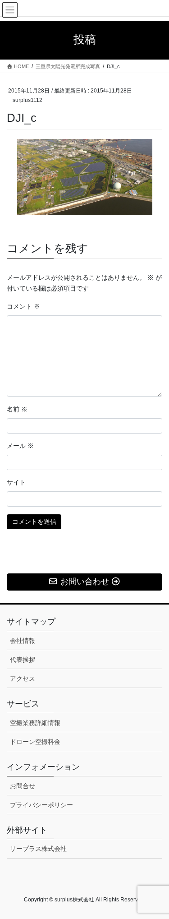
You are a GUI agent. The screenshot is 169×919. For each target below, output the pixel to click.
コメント (23, 306)
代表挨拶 (22, 659)
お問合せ (22, 786)
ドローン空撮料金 (35, 741)
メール (20, 445)
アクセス (22, 678)
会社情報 (22, 640)
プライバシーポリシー (41, 804)
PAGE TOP (156, 883)
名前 (17, 409)
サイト (16, 482)
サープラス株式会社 (38, 848)
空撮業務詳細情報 (35, 722)
